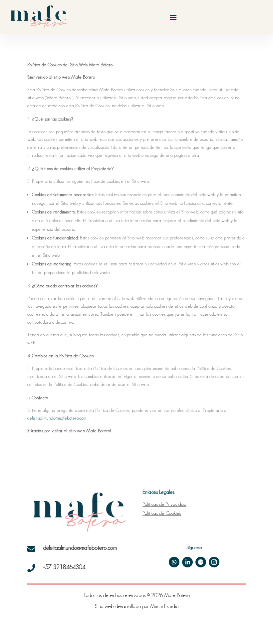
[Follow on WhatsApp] (174, 562)
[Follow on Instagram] (214, 562)
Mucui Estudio (164, 606)
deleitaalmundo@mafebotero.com (56, 418)
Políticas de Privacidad (164, 504)
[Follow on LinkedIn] (187, 562)
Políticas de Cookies (161, 513)
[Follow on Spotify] (200, 562)
